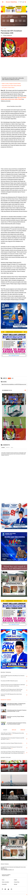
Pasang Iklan (4, 884)
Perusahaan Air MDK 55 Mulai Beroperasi (14, 784)
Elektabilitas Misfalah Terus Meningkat (12, 402)
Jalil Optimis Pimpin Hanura (8, 87)
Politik (5, 28)
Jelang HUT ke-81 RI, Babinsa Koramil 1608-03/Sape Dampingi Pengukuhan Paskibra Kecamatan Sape (13, 811)
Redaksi (15, 879)
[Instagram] (11, 889)
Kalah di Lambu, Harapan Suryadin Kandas (11, 83)
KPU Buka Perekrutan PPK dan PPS (12, 437)
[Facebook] (2, 889)
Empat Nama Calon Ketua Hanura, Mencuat (11, 85)
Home (2, 28)
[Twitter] (21, 2)
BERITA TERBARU (6, 699)
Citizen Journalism (5, 882)
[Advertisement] (10, 66)
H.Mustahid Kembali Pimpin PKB (11, 425)
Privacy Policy (16, 882)
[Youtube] (23, 2)
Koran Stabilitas (11, 2)
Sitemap (15, 884)
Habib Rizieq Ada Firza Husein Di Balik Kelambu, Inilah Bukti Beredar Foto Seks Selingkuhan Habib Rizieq (13, 797)
